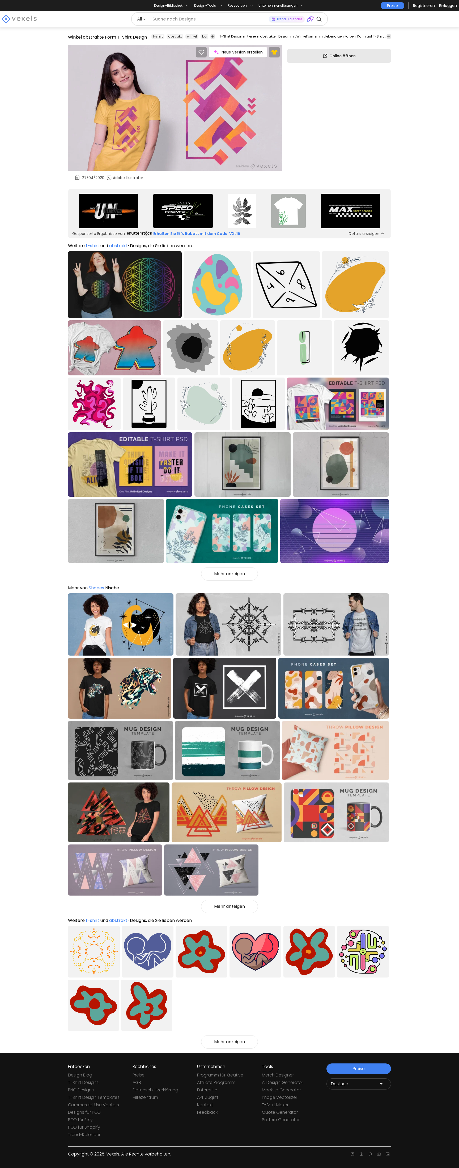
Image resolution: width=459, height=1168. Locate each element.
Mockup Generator (281, 1090)
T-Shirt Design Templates (94, 1097)
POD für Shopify (84, 1127)
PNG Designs (81, 1090)
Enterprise (207, 1090)
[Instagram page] (352, 1154)
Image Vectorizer (279, 1097)
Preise (138, 1075)
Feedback (207, 1112)
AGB (137, 1082)
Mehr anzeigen (229, 574)
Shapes (96, 588)
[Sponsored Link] (108, 211)
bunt (206, 36)
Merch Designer (278, 1075)
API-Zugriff (207, 1097)
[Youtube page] (379, 1154)
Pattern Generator (281, 1120)
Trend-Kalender (84, 1135)
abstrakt (175, 36)
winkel (192, 36)
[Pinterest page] (370, 1154)
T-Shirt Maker (275, 1105)
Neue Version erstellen (242, 52)
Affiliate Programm (216, 1082)
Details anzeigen (364, 233)
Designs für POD (84, 1112)
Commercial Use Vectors (93, 1105)
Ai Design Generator (282, 1082)
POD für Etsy (80, 1120)
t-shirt (158, 36)
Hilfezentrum (145, 1097)
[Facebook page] (361, 1154)
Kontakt (205, 1105)
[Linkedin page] (387, 1154)
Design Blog (80, 1075)
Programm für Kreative (220, 1075)
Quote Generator (280, 1112)
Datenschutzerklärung (155, 1090)
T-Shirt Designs (83, 1082)
